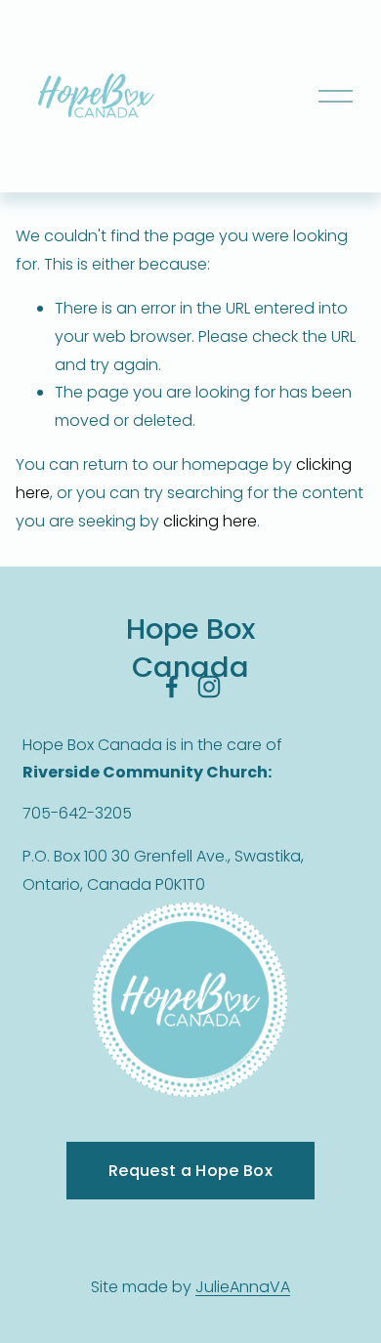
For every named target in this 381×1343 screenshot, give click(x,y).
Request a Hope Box (190, 1170)
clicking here (210, 521)
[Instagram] (209, 686)
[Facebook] (172, 686)
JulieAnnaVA (242, 1287)
